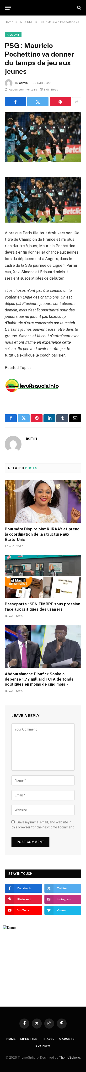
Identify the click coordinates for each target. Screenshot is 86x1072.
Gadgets (67, 1038)
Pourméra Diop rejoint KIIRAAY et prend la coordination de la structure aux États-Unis (42, 534)
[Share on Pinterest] (60, 101)
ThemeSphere (69, 1057)
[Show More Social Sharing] (76, 101)
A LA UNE (13, 34)
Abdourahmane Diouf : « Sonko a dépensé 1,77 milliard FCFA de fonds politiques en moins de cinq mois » (39, 679)
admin (23, 83)
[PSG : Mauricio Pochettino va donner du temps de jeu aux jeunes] (43, 137)
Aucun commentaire (23, 89)
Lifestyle (28, 1038)
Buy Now (43, 1045)
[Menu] (8, 7)
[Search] (78, 7)
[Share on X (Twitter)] (37, 101)
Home (11, 1038)
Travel (48, 1038)
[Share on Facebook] (15, 101)
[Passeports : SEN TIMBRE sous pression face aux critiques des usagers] (43, 576)
